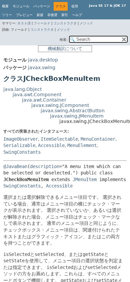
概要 (5, 6)
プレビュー (24, 15)
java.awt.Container (44, 100)
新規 (40, 15)
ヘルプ (77, 15)
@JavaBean (15, 166)
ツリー (7, 15)
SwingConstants (22, 152)
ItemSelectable (59, 139)
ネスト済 (24, 23)
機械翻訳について (65, 48)
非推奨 (52, 15)
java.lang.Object (22, 89)
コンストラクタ (65, 23)
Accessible (51, 145)
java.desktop (43, 59)
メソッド (86, 23)
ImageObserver (20, 139)
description (44, 166)
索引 (64, 15)
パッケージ (41, 6)
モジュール (21, 6)
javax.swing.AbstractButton (73, 110)
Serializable (19, 145)
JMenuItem (85, 179)
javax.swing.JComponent (60, 105)
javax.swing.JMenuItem (77, 116)
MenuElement (82, 145)
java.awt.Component (37, 94)
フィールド (42, 23)
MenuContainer (98, 139)
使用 (74, 6)
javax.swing (41, 67)
